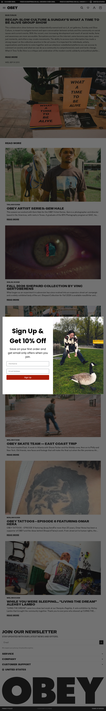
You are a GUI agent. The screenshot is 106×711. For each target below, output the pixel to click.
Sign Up (27, 377)
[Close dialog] (100, 320)
